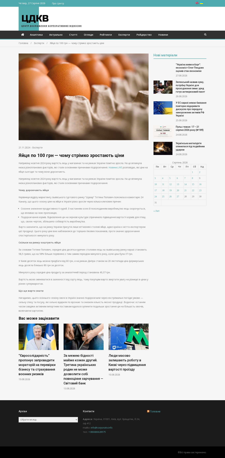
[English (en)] (197, 3)
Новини (163, 34)
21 (185, 190)
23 (200, 190)
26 (170, 196)
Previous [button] (20, 358)
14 (185, 184)
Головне (155, 411)
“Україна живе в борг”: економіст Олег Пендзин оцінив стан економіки (190, 67)
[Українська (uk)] (201, 3)
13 (178, 184)
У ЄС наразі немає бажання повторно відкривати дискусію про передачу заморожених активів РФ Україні (191, 109)
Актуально (56, 34)
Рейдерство (144, 34)
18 (163, 190)
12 (170, 184)
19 (170, 190)
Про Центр (58, 3)
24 (156, 196)
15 (193, 184)
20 (178, 190)
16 (200, 184)
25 (163, 196)
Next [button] (146, 358)
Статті (73, 34)
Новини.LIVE (115, 167)
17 (156, 190)
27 (178, 196)
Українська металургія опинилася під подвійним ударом (190, 146)
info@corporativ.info (101, 427)
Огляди (88, 34)
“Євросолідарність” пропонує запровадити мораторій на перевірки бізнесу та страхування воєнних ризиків (37, 365)
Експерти (124, 34)
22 (193, 190)
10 (156, 184)
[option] (38, 352)
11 (163, 184)
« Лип (156, 210)
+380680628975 (97, 431)
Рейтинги (106, 34)
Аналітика (36, 34)
